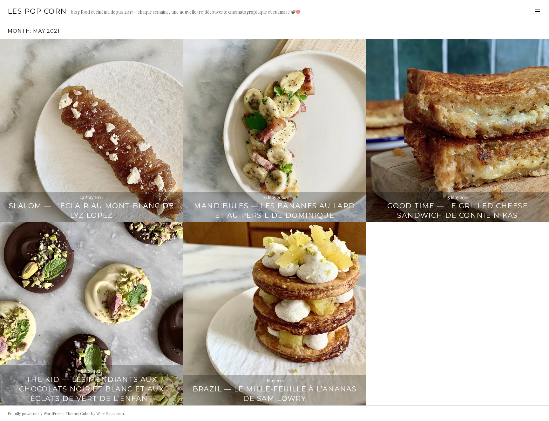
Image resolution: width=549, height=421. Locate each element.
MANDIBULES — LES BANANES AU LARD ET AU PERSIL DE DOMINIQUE (274, 211)
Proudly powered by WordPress (35, 413)
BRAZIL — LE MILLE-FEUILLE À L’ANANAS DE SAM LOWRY (275, 394)
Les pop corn (37, 11)
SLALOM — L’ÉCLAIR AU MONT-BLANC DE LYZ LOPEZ (91, 211)
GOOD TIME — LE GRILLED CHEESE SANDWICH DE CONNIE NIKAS (457, 211)
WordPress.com (110, 413)
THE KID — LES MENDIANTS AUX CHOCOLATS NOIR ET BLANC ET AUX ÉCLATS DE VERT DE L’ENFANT (91, 389)
